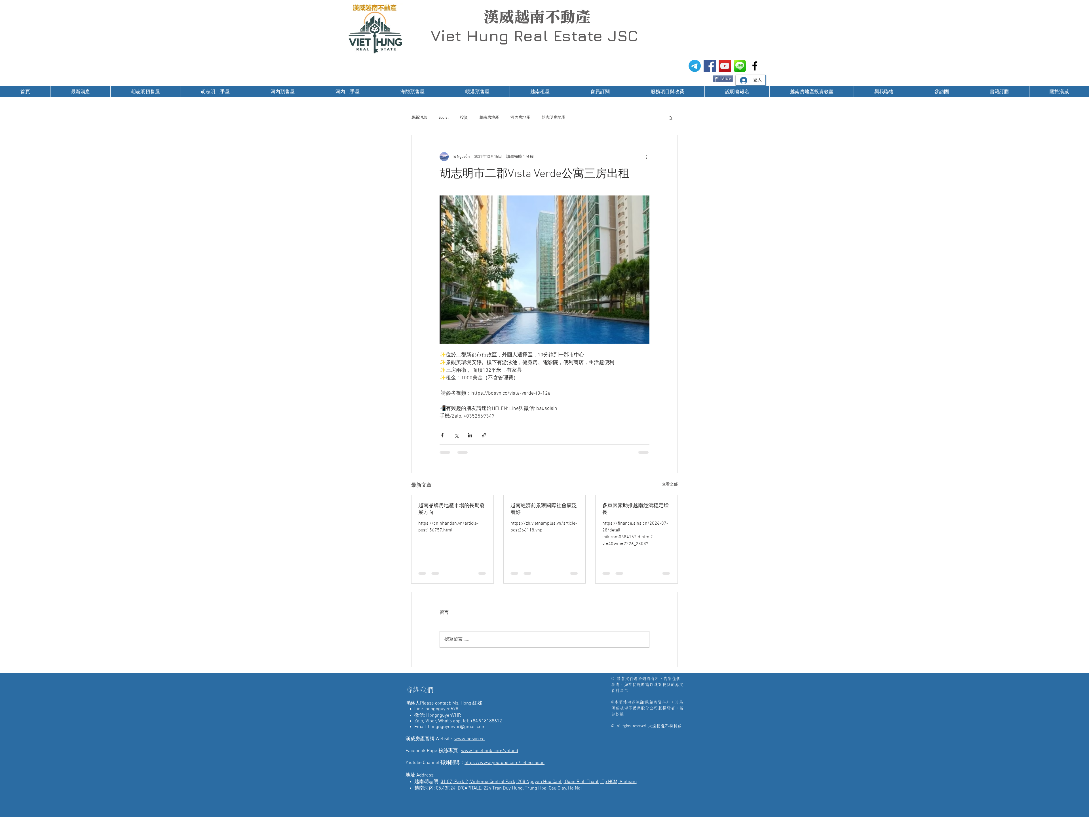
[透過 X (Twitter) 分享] (456, 435)
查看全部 (670, 484)
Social (443, 117)
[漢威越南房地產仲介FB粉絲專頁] (710, 66)
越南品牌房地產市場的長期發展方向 (451, 509)
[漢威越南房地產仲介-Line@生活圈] (740, 66)
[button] (670, 118)
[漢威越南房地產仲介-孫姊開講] (725, 66)
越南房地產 (489, 117)
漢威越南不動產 (537, 16)
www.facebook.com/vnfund (489, 756)
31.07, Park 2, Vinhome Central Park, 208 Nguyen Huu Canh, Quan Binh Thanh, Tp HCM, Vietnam (539, 787)
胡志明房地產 (553, 117)
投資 (464, 117)
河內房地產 (520, 117)
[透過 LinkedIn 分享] (470, 435)
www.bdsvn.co (469, 744)
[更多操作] (646, 156)
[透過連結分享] (484, 435)
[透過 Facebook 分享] (442, 435)
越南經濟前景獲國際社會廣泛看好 (543, 509)
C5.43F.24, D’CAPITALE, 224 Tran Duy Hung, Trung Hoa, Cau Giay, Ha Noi (508, 794)
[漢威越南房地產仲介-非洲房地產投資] (755, 66)
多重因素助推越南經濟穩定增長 (635, 509)
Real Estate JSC (576, 36)
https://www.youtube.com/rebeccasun (504, 768)
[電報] (695, 66)
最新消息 (419, 117)
